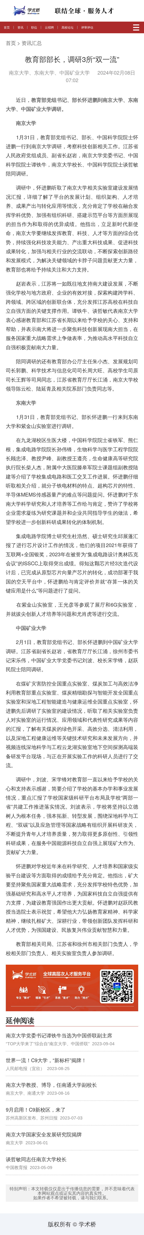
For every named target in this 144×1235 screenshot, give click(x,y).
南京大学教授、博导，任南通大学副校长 (51, 1084)
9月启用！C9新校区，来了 (36, 1109)
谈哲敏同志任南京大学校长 (36, 1159)
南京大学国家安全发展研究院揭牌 (44, 1134)
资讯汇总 (32, 42)
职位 (34, 27)
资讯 (20, 27)
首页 (7, 27)
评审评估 (87, 27)
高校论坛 (68, 27)
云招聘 (49, 27)
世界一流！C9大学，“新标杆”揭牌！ (46, 1060)
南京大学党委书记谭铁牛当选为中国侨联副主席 (59, 1035)
